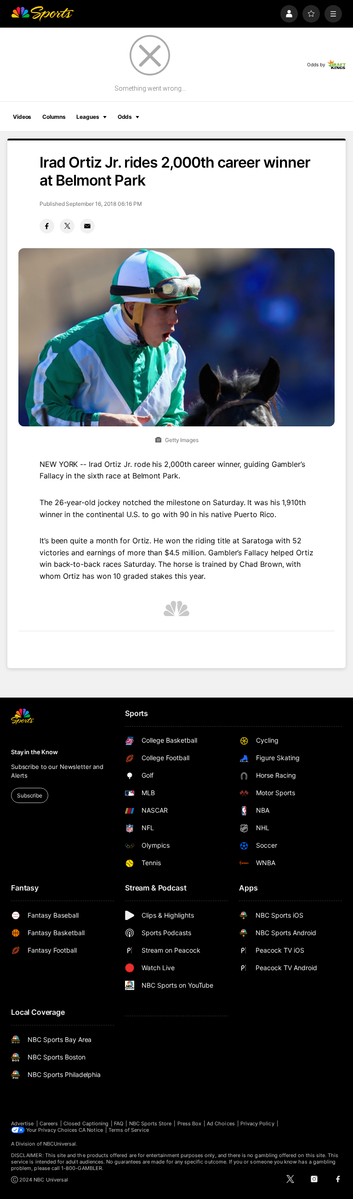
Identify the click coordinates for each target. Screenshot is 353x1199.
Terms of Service (128, 1130)
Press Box (189, 1123)
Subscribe (29, 795)
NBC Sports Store (150, 1123)
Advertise (22, 1123)
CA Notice (91, 1130)
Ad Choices (221, 1123)
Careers (49, 1123)
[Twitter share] (67, 226)
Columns (53, 116)
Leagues (87, 116)
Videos (22, 116)
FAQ (118, 1123)
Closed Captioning (85, 1123)
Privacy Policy (257, 1123)
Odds (125, 116)
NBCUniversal (59, 1144)
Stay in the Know (34, 752)
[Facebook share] (47, 226)
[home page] (42, 14)
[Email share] (87, 226)
